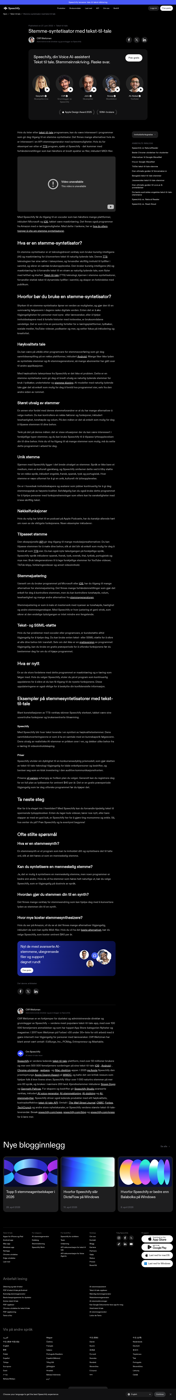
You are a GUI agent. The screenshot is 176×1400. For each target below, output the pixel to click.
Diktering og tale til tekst (13, 1287)
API (97, 8)
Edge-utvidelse (9, 1258)
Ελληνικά (93, 1371)
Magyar (49, 1338)
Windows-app (8, 1247)
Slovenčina (94, 1366)
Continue (160, 1394)
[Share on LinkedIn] (144, 40)
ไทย (134, 1358)
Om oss (93, 1236)
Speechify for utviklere (70, 1236)
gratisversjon (86, 642)
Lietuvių (136, 1371)
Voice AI (66, 56)
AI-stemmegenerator (40, 1236)
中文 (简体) (94, 1338)
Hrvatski (49, 1371)
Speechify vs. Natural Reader (145, 199)
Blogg (92, 1244)
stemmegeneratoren (82, 597)
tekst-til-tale (46, 132)
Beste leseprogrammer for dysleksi (17, 1297)
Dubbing (35, 1240)
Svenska (93, 1358)
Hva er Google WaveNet (143, 162)
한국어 (135, 1350)
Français (49, 1346)
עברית (5, 1375)
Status (92, 1258)
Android (82, 356)
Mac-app (6, 1244)
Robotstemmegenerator (99, 1297)
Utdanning (65, 1244)
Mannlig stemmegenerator (100, 1294)
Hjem (5, 14)
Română (93, 1362)
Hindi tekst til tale (96, 1308)
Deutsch (136, 1346)
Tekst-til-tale (15, 14)
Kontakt (93, 1240)
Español (6, 1358)
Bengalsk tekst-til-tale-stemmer (146, 175)
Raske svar (100, 62)
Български (7, 1366)
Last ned (88, 8)
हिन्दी (4, 1350)
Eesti (5, 1371)
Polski (5, 1354)
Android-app (8, 1240)
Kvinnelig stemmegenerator (14, 1294)
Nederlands (137, 1342)
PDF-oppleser (8, 1305)
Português (137, 1362)
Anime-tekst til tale (10, 1301)
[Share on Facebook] (129, 40)
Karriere (93, 1247)
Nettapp (6, 1251)
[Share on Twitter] (137, 40)
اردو (47, 1379)
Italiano (49, 1350)
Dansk (92, 1342)
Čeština (49, 1342)
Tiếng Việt (50, 1362)
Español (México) (53, 1358)
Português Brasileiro (54, 1354)
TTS (45, 146)
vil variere (32, 778)
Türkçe (6, 1362)
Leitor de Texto (96, 1315)
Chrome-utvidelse (10, 1254)
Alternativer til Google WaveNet (147, 157)
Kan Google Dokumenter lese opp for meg (106, 1305)
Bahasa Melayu (9, 1379)
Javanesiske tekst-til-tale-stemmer (148, 180)
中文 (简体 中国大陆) (11, 1342)
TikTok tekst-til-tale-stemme (145, 166)
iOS (46, 221)
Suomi (92, 1346)
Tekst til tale (44, 62)
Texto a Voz (7, 1315)
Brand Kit (93, 1265)
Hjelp (92, 1254)
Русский (93, 1354)
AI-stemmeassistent (98, 1287)
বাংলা (91, 1375)
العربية (5, 1338)
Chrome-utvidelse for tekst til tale (16, 1308)
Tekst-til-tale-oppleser (98, 1290)
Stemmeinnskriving (72, 62)
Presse (92, 1262)
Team (63, 1240)
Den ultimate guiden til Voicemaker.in (149, 171)
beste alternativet (91, 929)
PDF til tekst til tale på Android (15, 1290)
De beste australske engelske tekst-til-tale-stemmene (152, 193)
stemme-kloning (64, 382)
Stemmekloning (38, 1244)
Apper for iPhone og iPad (13, 1236)
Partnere (93, 1251)
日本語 (92, 1350)
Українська (137, 1354)
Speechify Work (38, 1247)
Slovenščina (138, 1366)
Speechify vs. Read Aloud (144, 204)
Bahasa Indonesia (53, 1375)
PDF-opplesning (9, 1312)
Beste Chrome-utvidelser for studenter (150, 152)
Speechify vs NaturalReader (145, 148)
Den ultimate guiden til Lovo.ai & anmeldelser (147, 186)
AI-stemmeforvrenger (98, 1301)
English (6, 1346)
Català (135, 1375)
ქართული (50, 1366)
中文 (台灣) (137, 1338)
